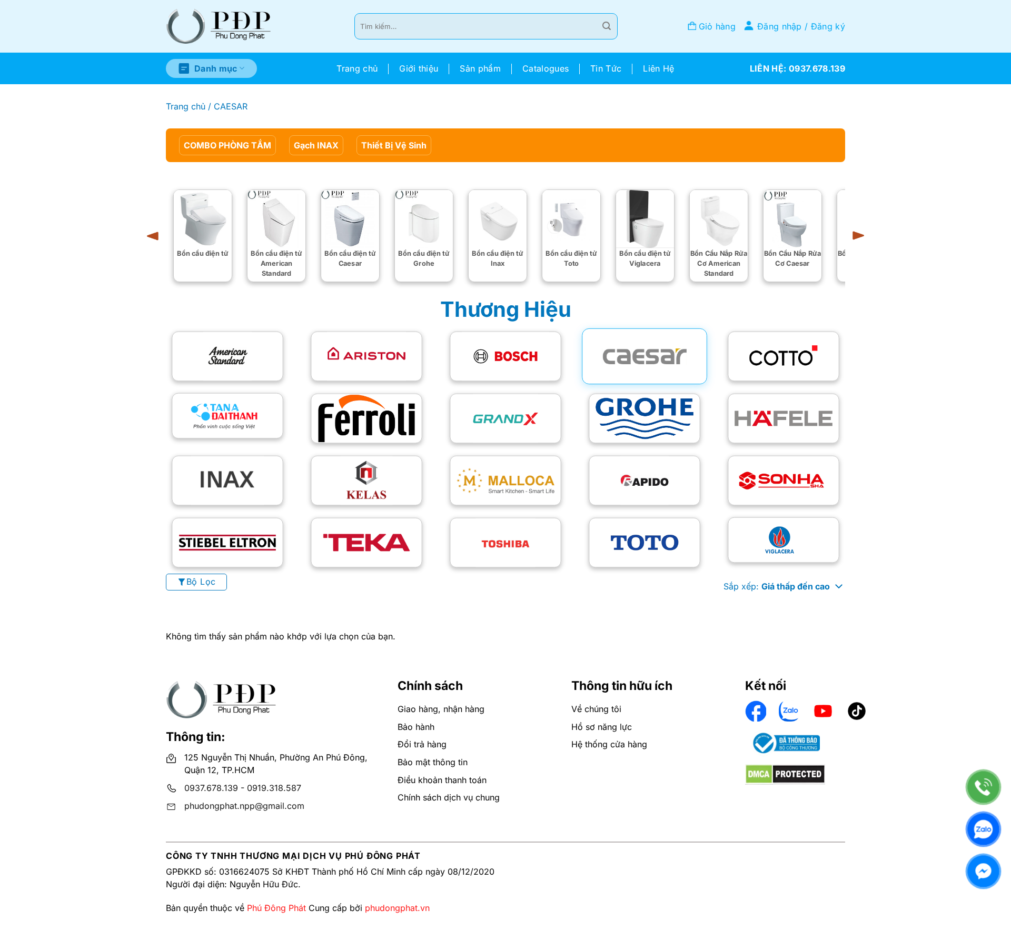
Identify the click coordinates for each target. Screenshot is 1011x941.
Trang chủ (357, 68)
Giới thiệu (418, 68)
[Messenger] (983, 871)
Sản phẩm (480, 68)
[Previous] (156, 235)
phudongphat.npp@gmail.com (244, 805)
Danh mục (215, 68)
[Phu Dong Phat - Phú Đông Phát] (218, 26)
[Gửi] (607, 26)
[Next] (854, 235)
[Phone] (983, 787)
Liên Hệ (658, 68)
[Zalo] (983, 829)
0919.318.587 (274, 788)
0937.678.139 (211, 788)
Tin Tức (605, 68)
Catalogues (545, 68)
